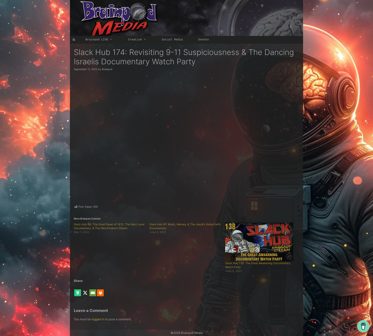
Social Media (172, 39)
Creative (135, 39)
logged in (98, 319)
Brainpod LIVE (96, 39)
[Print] (100, 290)
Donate (203, 39)
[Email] (92, 290)
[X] (85, 290)
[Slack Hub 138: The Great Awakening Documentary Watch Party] (261, 241)
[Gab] (77, 290)
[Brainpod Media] (74, 40)
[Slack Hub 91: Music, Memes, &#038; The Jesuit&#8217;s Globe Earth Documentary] (187, 228)
